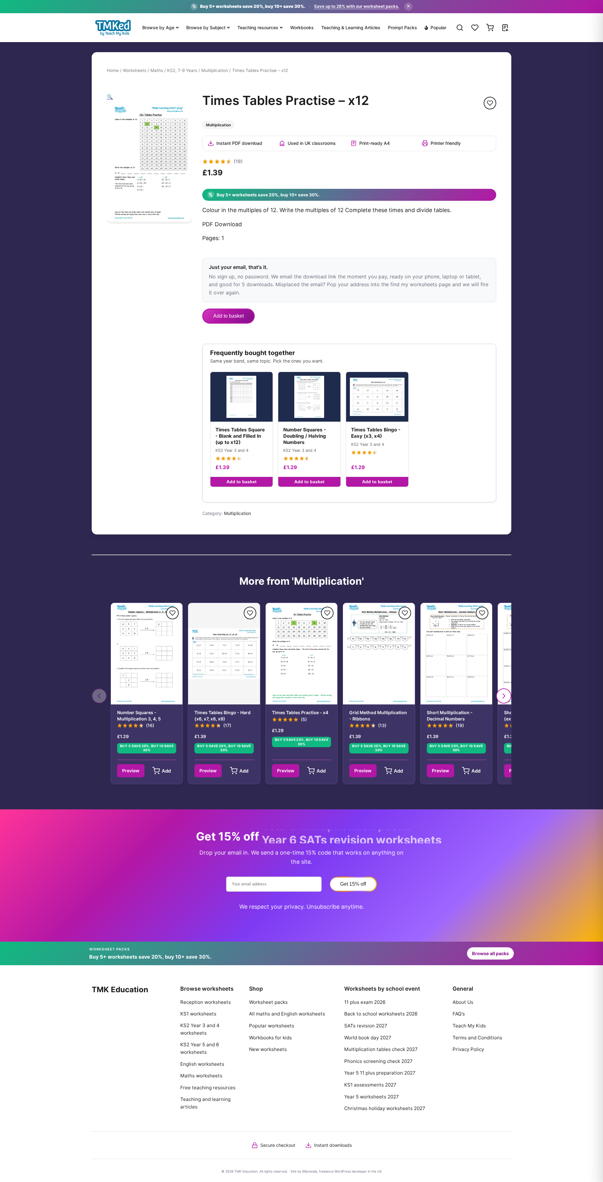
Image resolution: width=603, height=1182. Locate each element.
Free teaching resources (208, 1088)
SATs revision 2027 (365, 1026)
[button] (110, 97)
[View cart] (490, 27)
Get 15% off (353, 884)
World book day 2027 (367, 1038)
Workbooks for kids (270, 1038)
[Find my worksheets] (505, 27)
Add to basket (228, 316)
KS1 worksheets (198, 1014)
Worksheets (134, 70)
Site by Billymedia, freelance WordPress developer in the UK (336, 1171)
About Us (463, 1002)
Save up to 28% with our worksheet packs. (356, 6)
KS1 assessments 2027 (370, 1085)
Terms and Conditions (477, 1038)
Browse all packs (490, 953)
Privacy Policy (468, 1049)
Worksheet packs (268, 1002)
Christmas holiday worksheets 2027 (384, 1108)
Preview (130, 770)
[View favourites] (475, 27)
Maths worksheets (201, 1076)
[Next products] (503, 695)
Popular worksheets (271, 1026)
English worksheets (202, 1064)
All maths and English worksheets (287, 1014)
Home (113, 70)
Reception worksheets (205, 1002)
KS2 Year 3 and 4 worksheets (200, 1029)
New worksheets (268, 1049)
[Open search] (460, 27)
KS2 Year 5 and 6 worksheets (199, 1048)
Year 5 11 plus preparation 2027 (380, 1073)
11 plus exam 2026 (364, 1002)
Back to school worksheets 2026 (380, 1014)
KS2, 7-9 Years (182, 70)
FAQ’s (459, 1014)
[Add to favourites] (490, 103)
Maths (156, 70)
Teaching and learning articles (205, 1103)
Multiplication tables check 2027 (381, 1049)
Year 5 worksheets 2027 (371, 1097)
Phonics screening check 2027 (378, 1061)
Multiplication (214, 70)
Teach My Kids (469, 1026)
